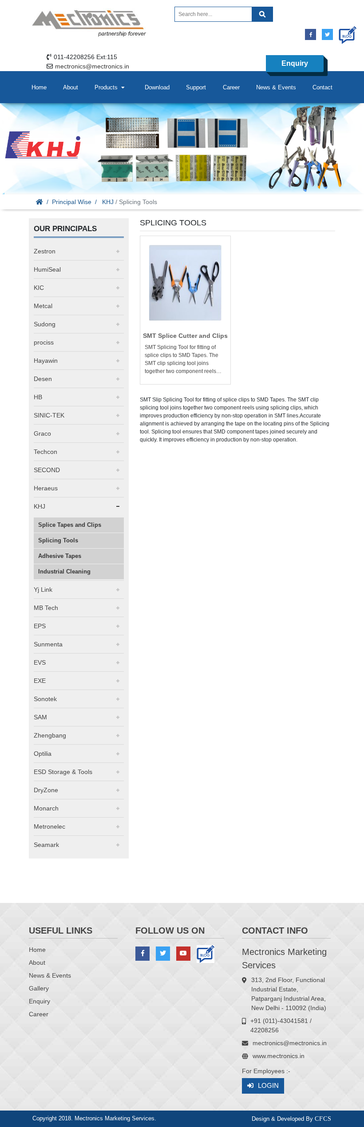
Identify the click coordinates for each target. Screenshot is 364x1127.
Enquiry (294, 63)
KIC (39, 287)
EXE (40, 680)
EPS (40, 626)
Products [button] (108, 87)
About (70, 87)
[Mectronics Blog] (344, 31)
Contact (322, 87)
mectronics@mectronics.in (92, 66)
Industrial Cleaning (64, 571)
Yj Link (43, 589)
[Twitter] (327, 34)
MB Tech (46, 607)
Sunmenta (48, 644)
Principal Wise (71, 201)
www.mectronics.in (279, 1055)
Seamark (46, 844)
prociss (44, 342)
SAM (40, 717)
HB (38, 397)
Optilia (42, 753)
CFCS (323, 1118)
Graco (42, 433)
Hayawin (46, 360)
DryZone (46, 790)
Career (231, 87)
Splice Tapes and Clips (69, 524)
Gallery (39, 988)
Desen (43, 378)
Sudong (44, 324)
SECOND (47, 469)
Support (196, 87)
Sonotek (45, 698)
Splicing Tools (58, 540)
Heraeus (46, 488)
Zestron (44, 251)
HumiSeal (47, 269)
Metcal (43, 305)
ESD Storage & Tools (63, 771)
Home (39, 87)
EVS (40, 662)
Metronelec (49, 826)
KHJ (108, 201)
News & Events (276, 87)
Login (268, 1085)
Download (157, 87)
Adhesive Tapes (59, 556)
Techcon (45, 451)
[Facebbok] (310, 34)
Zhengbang (50, 735)
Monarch (46, 808)
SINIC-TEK (49, 415)
